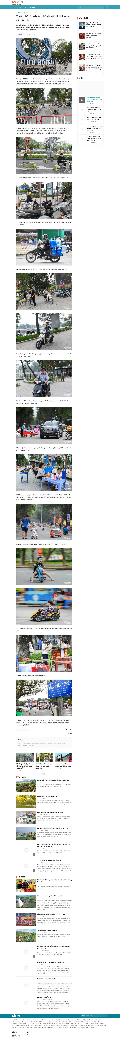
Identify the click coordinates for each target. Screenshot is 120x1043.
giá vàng (51, 1025)
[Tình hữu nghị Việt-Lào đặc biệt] (26, 935)
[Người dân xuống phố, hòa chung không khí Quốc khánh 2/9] (44, 757)
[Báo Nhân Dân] (38, 830)
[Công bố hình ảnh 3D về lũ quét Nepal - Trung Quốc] (82, 120)
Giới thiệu (14, 1034)
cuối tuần (32, 745)
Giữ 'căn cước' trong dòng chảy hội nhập (49, 896)
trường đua (25, 745)
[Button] (107, 7)
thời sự (45, 1025)
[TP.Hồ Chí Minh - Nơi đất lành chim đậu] (26, 865)
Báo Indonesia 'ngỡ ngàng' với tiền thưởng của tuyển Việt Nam (93, 35)
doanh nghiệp (44, 1027)
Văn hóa (18, 12)
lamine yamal (37, 1027)
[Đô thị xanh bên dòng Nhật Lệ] (26, 984)
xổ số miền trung (59, 1019)
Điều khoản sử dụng (16, 1035)
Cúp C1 (53, 1019)
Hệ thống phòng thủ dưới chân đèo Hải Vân (50, 962)
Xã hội (88, 1019)
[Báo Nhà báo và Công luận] (38, 770)
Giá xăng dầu (38, 1023)
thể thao (84, 1019)
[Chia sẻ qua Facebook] (17, 729)
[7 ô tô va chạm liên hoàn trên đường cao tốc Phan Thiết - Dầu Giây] (82, 139)
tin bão (14, 1027)
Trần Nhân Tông (26, 743)
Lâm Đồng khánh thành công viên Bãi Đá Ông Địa (52, 828)
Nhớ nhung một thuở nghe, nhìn (47, 796)
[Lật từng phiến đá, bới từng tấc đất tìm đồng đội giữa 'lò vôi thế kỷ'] (25, 757)
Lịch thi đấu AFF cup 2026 (78, 1021)
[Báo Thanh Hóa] (39, 916)
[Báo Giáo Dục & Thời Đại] (38, 782)
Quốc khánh (59, 1027)
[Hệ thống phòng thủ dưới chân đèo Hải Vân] (26, 967)
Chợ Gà (71, 1027)
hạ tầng (56, 1021)
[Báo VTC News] (39, 848)
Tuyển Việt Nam (21, 1027)
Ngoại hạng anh (31, 1023)
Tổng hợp (27, 1034)
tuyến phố (50, 743)
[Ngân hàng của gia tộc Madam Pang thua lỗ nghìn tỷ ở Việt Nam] (82, 25)
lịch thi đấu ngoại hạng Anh (19, 1025)
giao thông (86, 1023)
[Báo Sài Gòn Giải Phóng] (88, 142)
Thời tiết (99, 1025)
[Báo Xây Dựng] (88, 60)
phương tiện (45, 1023)
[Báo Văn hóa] (38, 862)
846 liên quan (49, 999)
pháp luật (15, 1019)
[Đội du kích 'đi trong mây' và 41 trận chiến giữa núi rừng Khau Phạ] (26, 885)
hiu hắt (33, 743)
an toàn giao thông (39, 1025)
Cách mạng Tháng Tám (76, 1019)
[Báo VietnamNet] (19, 34)
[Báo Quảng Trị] (39, 898)
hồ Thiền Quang (61, 743)
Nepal (93, 1019)
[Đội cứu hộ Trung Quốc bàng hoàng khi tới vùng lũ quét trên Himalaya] (82, 46)
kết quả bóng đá (64, 1025)
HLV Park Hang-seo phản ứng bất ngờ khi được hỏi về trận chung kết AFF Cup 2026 (94, 56)
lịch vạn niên (52, 1023)
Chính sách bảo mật (16, 1036)
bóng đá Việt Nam (17, 1021)
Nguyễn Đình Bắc (29, 1025)
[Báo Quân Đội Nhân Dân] (39, 798)
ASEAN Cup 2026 (51, 1027)
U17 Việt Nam (42, 1021)
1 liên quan (45, 814)
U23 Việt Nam (47, 1019)
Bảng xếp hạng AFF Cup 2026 (65, 1021)
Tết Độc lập (79, 1023)
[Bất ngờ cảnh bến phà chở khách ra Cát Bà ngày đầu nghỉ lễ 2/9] (82, 129)
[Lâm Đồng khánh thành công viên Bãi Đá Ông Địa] (26, 833)
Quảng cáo (14, 1038)
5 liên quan (46, 830)
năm (96, 1019)
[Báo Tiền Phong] (38, 964)
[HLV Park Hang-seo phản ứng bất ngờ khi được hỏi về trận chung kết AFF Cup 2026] (82, 57)
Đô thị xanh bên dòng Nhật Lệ (46, 979)
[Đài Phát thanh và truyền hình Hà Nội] (88, 121)
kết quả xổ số (67, 1019)
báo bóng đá (73, 1023)
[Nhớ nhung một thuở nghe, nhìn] (26, 801)
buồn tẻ (19, 743)
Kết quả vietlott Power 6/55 (90, 1025)
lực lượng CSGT (103, 1023)
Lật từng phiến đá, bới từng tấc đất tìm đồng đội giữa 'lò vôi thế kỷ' (24, 766)
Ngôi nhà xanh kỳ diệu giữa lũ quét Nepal (50, 812)
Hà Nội (21, 739)
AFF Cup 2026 (65, 1027)
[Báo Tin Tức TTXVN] (17, 770)
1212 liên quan (93, 142)
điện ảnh (41, 1019)
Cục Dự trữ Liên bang (94, 1023)
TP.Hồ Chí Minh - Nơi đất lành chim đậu (49, 860)
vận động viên (28, 1019)
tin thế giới (66, 1023)
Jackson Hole (101, 1019)
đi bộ (55, 743)
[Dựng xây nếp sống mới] (26, 1002)
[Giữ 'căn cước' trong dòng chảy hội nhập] (26, 901)
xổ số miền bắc (30, 1021)
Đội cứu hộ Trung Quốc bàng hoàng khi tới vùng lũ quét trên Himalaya (94, 45)
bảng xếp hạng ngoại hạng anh (76, 1025)
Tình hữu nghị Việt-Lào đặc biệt (47, 930)
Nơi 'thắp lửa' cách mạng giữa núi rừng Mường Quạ (53, 780)
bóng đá (104, 1025)
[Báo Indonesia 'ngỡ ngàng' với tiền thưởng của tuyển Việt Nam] (82, 36)
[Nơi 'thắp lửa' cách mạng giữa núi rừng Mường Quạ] (26, 785)
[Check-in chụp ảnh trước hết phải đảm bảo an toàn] (63, 757)
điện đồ (19, 745)
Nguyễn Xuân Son (49, 1021)
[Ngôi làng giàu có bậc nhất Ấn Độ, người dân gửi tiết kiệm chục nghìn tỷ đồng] (26, 849)
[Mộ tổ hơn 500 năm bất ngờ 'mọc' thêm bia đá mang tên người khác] (26, 951)
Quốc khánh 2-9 (59, 1023)
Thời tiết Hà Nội (96, 1021)
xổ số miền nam (29, 1027)
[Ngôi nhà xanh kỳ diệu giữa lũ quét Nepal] (26, 817)
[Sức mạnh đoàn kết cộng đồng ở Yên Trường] (26, 919)
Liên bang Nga (57, 1025)
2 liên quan (92, 103)
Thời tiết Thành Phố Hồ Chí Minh (19, 1023)
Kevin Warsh (35, 1019)
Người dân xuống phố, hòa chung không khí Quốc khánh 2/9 (44, 766)
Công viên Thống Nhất (41, 743)
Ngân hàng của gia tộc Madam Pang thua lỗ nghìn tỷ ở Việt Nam (93, 24)
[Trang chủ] (17, 2)
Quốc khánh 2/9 (88, 1021)
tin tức (23, 1021)
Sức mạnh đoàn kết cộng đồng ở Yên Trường (51, 914)
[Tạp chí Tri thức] (38, 814)
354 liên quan (92, 113)
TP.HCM (35, 1021)
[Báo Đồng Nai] (56, 768)
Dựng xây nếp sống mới (44, 997)
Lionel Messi (21, 1019)
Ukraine (75, 1027)
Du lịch (26, 12)
